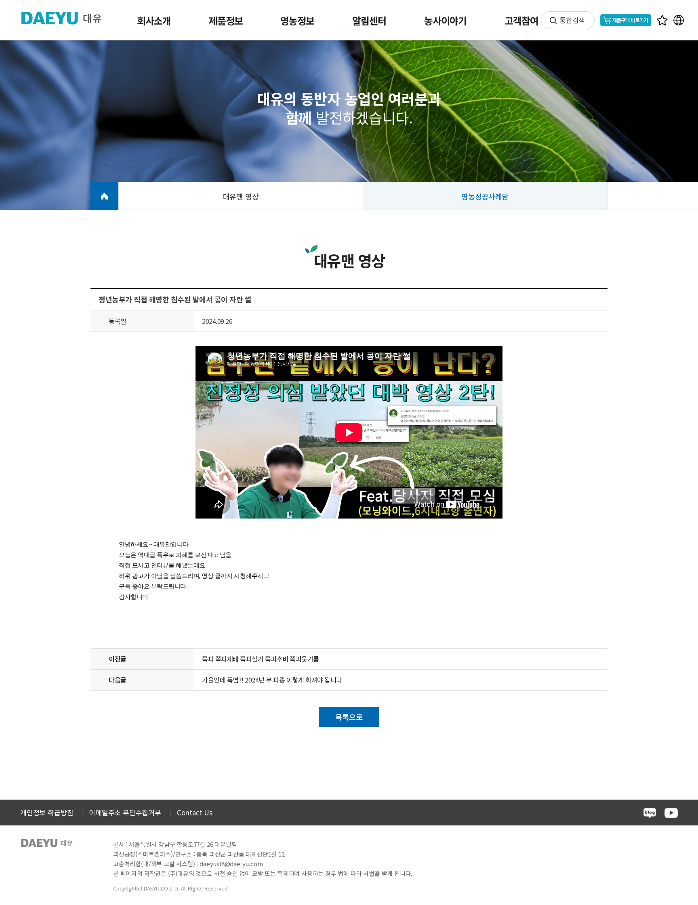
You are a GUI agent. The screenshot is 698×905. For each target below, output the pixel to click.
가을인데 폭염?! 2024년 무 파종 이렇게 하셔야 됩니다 (272, 680)
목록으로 (348, 717)
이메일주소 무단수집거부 (125, 812)
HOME (104, 196)
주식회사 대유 (68, 18)
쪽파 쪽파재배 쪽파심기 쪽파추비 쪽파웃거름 (260, 659)
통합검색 (572, 20)
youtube (671, 813)
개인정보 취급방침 (46, 812)
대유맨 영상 (241, 196)
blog (649, 813)
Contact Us (194, 812)
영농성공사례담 (485, 196)
